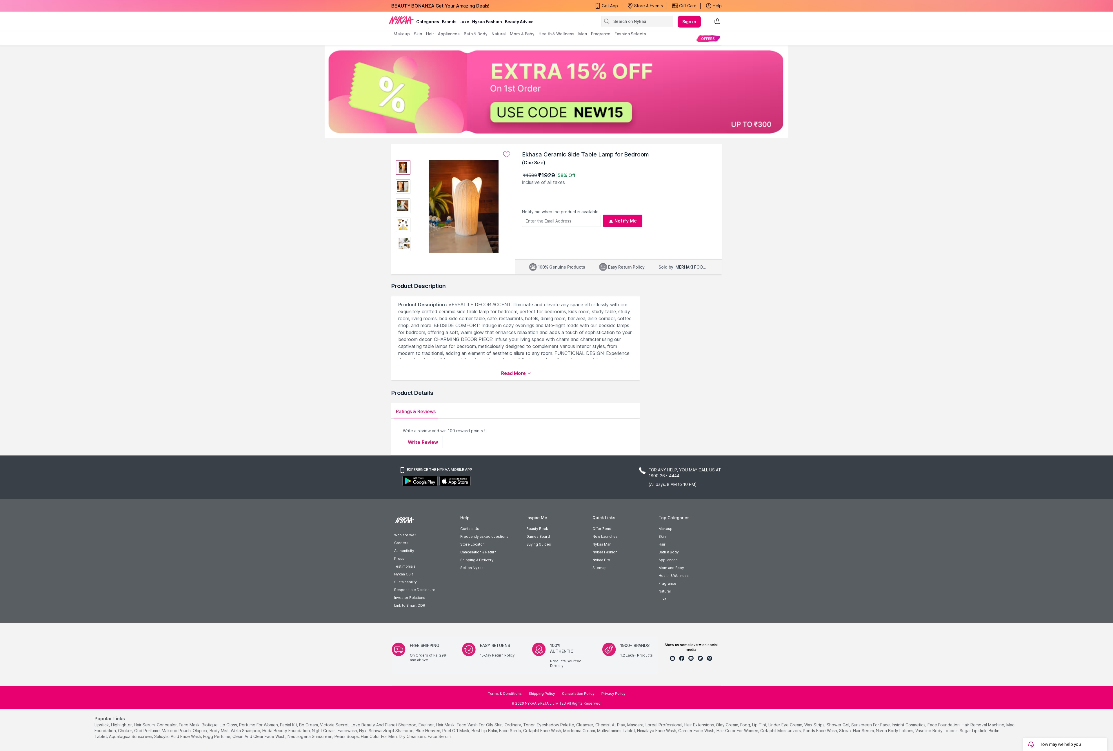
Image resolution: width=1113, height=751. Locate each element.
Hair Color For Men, (379, 736)
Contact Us (469, 528)
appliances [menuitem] (449, 33)
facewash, (348, 730)
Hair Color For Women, (737, 730)
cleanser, (585, 724)
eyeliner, (427, 724)
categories (427, 21)
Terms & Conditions (505, 693)
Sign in (689, 21)
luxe (464, 21)
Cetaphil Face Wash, (542, 730)
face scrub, (510, 730)
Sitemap (599, 568)
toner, (529, 724)
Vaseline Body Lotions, (937, 730)
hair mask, (446, 724)
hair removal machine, (983, 724)
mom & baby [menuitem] (522, 33)
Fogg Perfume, (217, 736)
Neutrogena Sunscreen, (310, 736)
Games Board (538, 536)
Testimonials (405, 566)
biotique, (210, 724)
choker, (125, 730)
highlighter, (122, 724)
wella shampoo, (246, 730)
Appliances (668, 560)
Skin (662, 536)
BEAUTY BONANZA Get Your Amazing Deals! (440, 6)
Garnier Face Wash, (696, 730)
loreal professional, (664, 724)
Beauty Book (537, 528)
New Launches (605, 536)
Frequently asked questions (484, 536)
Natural (665, 591)
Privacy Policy (613, 693)
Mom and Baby (671, 568)
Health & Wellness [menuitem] (556, 33)
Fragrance (667, 583)
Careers (401, 543)
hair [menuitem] (430, 33)
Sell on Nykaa (471, 568)
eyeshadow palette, (556, 724)
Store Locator (472, 544)
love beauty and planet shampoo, (384, 724)
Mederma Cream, (579, 730)
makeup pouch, (177, 730)
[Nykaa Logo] (401, 20)
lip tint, (759, 724)
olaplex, (200, 730)
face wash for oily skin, (480, 724)
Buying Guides (538, 544)
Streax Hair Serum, (857, 730)
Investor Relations (409, 597)
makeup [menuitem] (402, 33)
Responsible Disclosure (414, 590)
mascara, (635, 724)
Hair (662, 544)
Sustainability (405, 582)
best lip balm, (485, 730)
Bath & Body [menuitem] (476, 33)
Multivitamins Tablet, (616, 730)
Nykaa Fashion (487, 21)
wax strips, (814, 724)
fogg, (745, 724)
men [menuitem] (582, 33)
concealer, (167, 724)
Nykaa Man (601, 544)
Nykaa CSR (403, 574)
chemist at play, (610, 724)
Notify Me (625, 221)
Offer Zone (601, 528)
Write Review (423, 442)
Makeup (665, 528)
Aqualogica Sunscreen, (131, 736)
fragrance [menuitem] (600, 33)
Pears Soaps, (347, 736)
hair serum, (145, 724)
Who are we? (405, 535)
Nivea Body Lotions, (895, 730)
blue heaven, (428, 730)
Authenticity (404, 550)
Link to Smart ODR (409, 605)
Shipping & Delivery (477, 560)
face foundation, (944, 724)
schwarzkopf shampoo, (391, 730)
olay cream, (727, 724)
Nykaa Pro (601, 560)
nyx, (363, 730)
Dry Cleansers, (413, 736)
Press (399, 558)
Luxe (663, 599)
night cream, (324, 730)
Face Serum (439, 736)
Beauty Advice (519, 21)
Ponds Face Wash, (820, 730)
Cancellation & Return (478, 552)
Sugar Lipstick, (973, 730)
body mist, (220, 730)
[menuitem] (708, 38)
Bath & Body (669, 552)
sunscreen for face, (871, 724)
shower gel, (838, 724)
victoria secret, (335, 724)
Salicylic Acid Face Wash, (178, 736)
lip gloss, (229, 724)
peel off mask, (456, 730)
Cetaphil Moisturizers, (781, 730)
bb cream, (309, 724)
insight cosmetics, (909, 724)
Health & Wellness (674, 575)
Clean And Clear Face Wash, (259, 736)
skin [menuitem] (418, 33)
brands (449, 21)
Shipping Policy (542, 693)
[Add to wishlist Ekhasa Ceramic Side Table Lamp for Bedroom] (506, 154)
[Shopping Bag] (717, 21)
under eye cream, (785, 724)
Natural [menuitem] (499, 33)
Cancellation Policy (578, 693)
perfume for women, (259, 724)
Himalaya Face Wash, (657, 730)
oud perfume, (147, 730)
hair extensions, (699, 724)
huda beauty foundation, (286, 730)
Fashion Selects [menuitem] (630, 33)
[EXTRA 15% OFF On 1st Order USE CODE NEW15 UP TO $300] (556, 91)
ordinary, (513, 724)
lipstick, (102, 724)
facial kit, (289, 724)
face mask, (190, 724)
